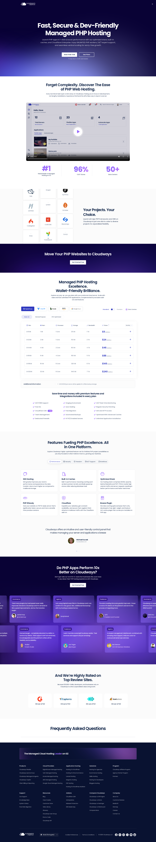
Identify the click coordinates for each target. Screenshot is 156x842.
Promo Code (47, 817)
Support (22, 793)
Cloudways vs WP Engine (97, 796)
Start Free (130, 4)
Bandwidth (92, 325)
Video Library (47, 807)
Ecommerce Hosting (95, 773)
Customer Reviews (118, 800)
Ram (43, 325)
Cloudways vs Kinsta (95, 800)
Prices (106, 325)
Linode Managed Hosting (50, 776)
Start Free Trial (69, 55)
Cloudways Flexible (25, 769)
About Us (115, 796)
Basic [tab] (26, 317)
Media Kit (115, 803)
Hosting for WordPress (73, 769)
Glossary (45, 810)
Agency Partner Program (120, 773)
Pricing (88, 4)
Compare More (94, 810)
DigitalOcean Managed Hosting (52, 769)
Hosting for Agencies (95, 769)
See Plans (86, 55)
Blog (80, 4)
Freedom (78, 462)
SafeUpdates (70, 800)
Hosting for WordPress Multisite (75, 786)
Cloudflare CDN (71, 796)
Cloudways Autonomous (27, 773)
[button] (76, 551)
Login (120, 4)
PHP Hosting (69, 783)
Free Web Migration (25, 807)
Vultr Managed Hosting (50, 773)
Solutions (54, 4)
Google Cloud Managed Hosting (52, 783)
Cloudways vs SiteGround (97, 807)
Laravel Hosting (70, 776)
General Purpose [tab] (40, 317)
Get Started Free (78, 262)
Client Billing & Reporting (26, 783)
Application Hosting (73, 766)
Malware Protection (72, 803)
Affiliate (73, 4)
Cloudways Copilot (25, 779)
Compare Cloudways (97, 793)
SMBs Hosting (93, 776)
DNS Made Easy (70, 807)
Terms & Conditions (88, 835)
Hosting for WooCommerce (74, 773)
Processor (60, 325)
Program (116, 766)
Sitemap (115, 807)
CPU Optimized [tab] (56, 317)
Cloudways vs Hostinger (96, 803)
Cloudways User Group (50, 813)
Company (116, 793)
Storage (75, 325)
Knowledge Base (24, 800)
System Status (23, 803)
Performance (55, 462)
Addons (69, 793)
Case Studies (47, 800)
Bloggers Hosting (94, 783)
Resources (109, 4)
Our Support (23, 796)
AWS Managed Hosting (50, 779)
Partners (115, 776)
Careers (115, 810)
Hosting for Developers (96, 779)
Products (44, 4)
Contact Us (116, 813)
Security (68, 462)
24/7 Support (91, 462)
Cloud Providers (48, 766)
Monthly (128, 325)
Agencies (64, 4)
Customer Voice (48, 803)
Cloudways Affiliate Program (121, 769)
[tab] (27, 309)
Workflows (103, 462)
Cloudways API (47, 820)
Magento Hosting (71, 779)
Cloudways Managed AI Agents (28, 776)
